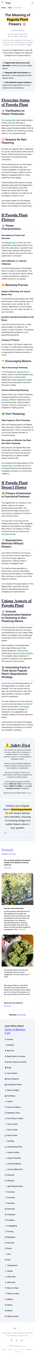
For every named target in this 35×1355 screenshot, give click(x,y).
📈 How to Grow (11, 1124)
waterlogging (22, 405)
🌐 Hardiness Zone (12, 1113)
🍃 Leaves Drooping (13, 1158)
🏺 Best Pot (9, 1051)
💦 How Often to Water (14, 1118)
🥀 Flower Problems (13, 1107)
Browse (17, 1015)
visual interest (7, 513)
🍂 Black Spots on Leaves (15, 1056)
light (31, 374)
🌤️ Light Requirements (14, 1186)
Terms (22, 1349)
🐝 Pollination (10, 1214)
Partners (10, 1349)
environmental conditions (23, 653)
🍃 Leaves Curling (12, 1152)
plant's (16, 172)
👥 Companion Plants (13, 1085)
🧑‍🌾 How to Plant (11, 1135)
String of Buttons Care (15, 1031)
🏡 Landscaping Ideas (13, 1147)
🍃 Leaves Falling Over (14, 1169)
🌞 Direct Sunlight (12, 1090)
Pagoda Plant (10, 120)
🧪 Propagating (11, 1226)
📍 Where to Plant (12, 1294)
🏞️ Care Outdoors (12, 1079)
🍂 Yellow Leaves (11, 1316)
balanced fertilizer (25, 380)
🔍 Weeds (9, 1271)
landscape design (8, 534)
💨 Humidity (9, 1141)
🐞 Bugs (8, 1068)
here (29, 45)
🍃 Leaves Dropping (13, 1164)
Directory (17, 1351)
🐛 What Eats (10, 1277)
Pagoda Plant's (11, 243)
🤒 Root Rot (9, 1243)
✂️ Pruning (9, 1231)
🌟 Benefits (9, 1045)
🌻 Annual (9, 1039)
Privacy (16, 1349)
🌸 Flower (9, 1101)
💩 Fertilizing (10, 1096)
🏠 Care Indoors (11, 1073)
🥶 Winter (9, 1305)
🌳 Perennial (10, 1209)
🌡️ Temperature (11, 1265)
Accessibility (28, 1349)
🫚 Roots (8, 1248)
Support (3, 1349)
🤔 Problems (10, 1220)
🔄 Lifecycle (9, 1175)
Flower (10, 7)
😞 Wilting (9, 1299)
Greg (13, 854)
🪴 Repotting (10, 1237)
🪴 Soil (7, 1260)
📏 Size (8, 1254)
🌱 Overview (10, 1192)
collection (16, 571)
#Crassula (7, 849)
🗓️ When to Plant (12, 1288)
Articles (3, 7)
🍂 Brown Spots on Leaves (15, 1062)
